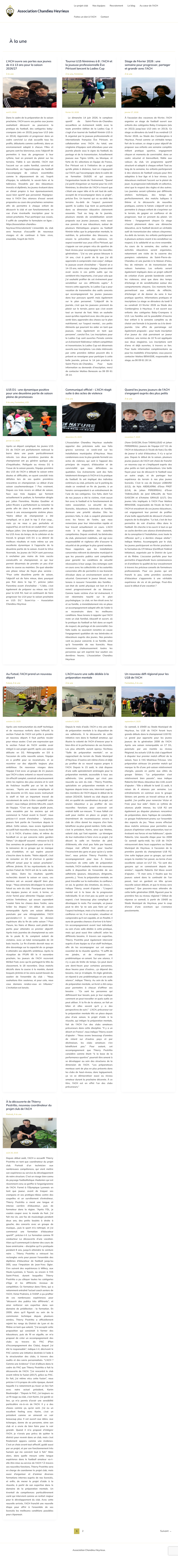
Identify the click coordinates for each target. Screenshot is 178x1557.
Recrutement (116, 5)
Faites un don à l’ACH (85, 16)
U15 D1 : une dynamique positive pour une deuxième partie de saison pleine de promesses (29, 393)
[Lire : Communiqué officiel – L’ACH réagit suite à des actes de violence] (89, 417)
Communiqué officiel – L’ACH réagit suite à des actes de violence (88, 391)
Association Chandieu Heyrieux (43, 11)
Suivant (166, 1530)
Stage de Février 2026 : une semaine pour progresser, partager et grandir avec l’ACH (147, 64)
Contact (105, 16)
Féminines (78, 74)
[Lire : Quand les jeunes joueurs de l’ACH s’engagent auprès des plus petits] (148, 417)
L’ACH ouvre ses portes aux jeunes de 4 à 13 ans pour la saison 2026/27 (28, 64)
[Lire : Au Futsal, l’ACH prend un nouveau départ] (30, 701)
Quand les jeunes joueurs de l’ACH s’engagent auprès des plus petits (147, 391)
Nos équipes (98, 5)
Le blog (131, 5)
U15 (27, 402)
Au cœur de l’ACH (149, 5)
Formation (19, 402)
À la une (10, 74)
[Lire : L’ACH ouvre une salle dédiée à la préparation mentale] (89, 701)
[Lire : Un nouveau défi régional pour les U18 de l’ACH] (148, 701)
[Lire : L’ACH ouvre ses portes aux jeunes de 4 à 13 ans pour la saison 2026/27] (30, 92)
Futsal (9, 683)
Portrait (9, 1114)
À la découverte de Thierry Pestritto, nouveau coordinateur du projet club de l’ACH (29, 1105)
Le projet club (81, 5)
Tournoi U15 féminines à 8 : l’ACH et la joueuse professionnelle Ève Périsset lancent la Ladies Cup (88, 64)
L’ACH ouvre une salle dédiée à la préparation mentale (87, 675)
